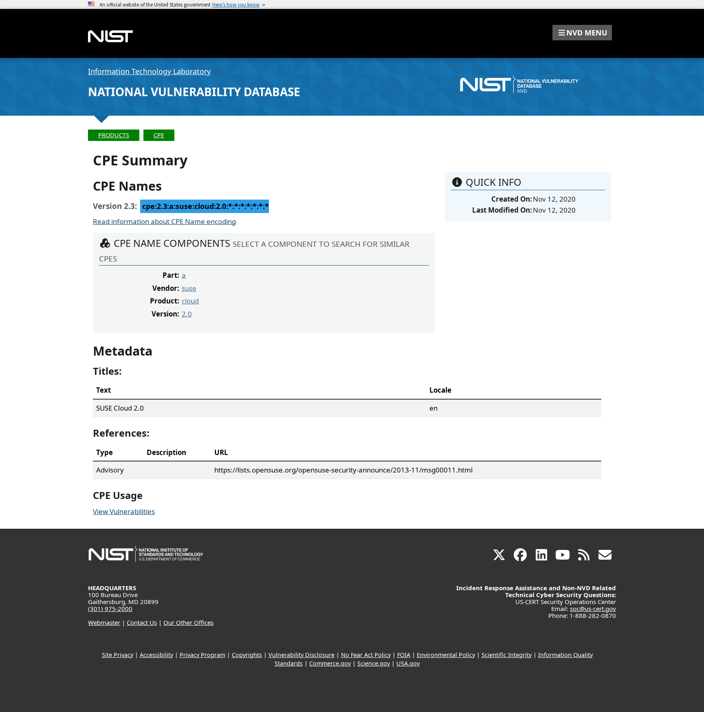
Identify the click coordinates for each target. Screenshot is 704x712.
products (113, 135)
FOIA (403, 655)
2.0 (187, 314)
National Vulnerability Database (194, 91)
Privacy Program (202, 655)
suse (189, 288)
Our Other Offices (188, 622)
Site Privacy (117, 655)
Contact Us (142, 622)
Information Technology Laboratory (149, 71)
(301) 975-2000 (110, 608)
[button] (582, 32)
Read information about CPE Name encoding (164, 221)
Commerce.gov (330, 663)
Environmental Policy (446, 655)
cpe (159, 135)
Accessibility (156, 655)
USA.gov (408, 663)
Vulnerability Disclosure (301, 655)
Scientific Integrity (507, 655)
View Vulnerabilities (124, 511)
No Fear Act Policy (366, 655)
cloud (190, 300)
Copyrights (247, 655)
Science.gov (373, 663)
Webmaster (104, 622)
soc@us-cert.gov (593, 608)
